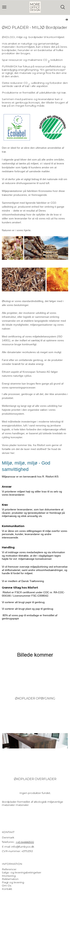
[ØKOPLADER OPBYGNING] (35, 660)
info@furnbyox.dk (22, 846)
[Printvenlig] (66, 19)
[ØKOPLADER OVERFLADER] (35, 741)
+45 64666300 (25, 842)
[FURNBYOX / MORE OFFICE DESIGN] (35, 7)
